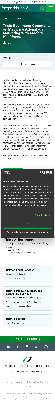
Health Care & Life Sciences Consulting (22, 297)
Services (21, 366)
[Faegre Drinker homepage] (15, 8)
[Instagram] (27, 346)
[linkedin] (8, 346)
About (48, 366)
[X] (36, 346)
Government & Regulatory (16, 274)
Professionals (10, 366)
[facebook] (18, 346)
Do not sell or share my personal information (27, 232)
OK (27, 223)
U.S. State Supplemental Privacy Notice (37, 382)
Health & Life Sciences (15, 323)
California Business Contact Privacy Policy (27, 387)
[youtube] (46, 346)
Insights (39, 366)
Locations (15, 372)
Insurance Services (13, 278)
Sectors (30, 366)
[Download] (4, 42)
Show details (41, 215)
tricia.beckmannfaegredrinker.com (20, 252)
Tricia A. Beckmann (27, 64)
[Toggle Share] (9, 42)
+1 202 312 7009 (12, 250)
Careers (25, 372)
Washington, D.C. (12, 247)
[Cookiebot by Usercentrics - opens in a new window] (40, 172)
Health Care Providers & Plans (18, 306)
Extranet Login (36, 372)
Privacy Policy (19, 382)
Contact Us (9, 382)
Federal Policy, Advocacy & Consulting (21, 302)
